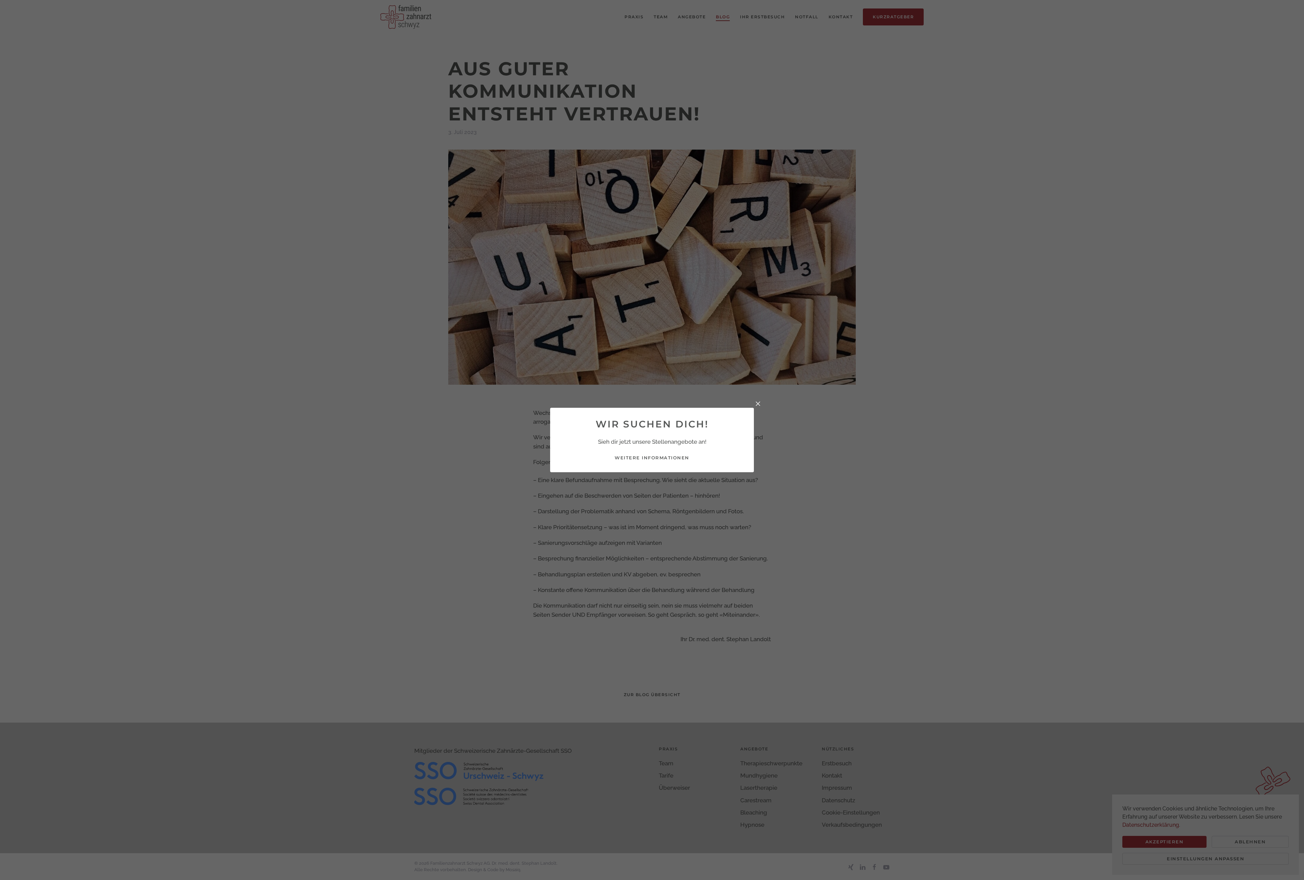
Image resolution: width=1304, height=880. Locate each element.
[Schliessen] (758, 404)
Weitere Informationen (652, 457)
